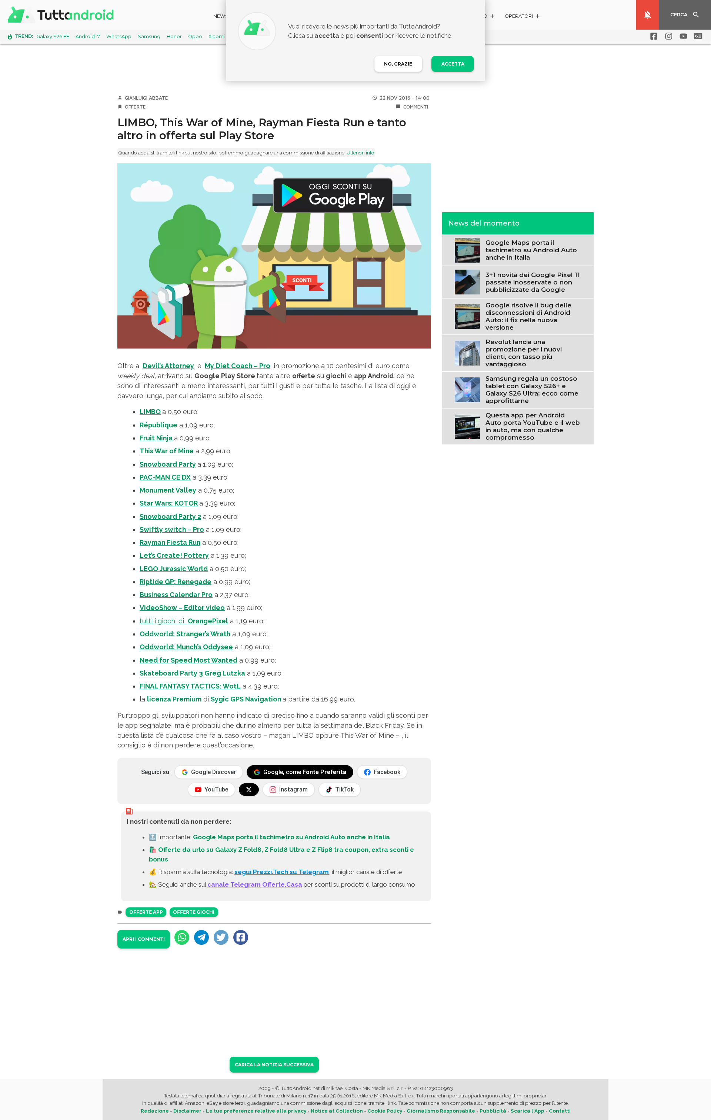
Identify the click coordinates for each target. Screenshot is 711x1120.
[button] (523, 17)
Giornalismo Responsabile (441, 1111)
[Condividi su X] (221, 937)
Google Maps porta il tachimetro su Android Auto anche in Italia (291, 837)
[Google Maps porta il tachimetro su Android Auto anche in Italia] (467, 249)
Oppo (195, 36)
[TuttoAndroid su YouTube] (682, 36)
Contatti (560, 1111)
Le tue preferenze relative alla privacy (256, 1111)
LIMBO (150, 412)
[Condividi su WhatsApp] (181, 937)
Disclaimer (187, 1111)
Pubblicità (493, 1111)
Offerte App (146, 912)
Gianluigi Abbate (146, 98)
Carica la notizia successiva (274, 1064)
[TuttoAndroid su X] (249, 789)
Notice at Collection (337, 1111)
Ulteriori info (360, 153)
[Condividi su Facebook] (240, 937)
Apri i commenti (144, 939)
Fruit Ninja (156, 438)
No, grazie (398, 64)
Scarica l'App (527, 1111)
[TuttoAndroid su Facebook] (652, 36)
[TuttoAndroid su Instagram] (667, 36)
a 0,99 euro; (175, 438)
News (220, 16)
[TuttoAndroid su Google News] (697, 36)
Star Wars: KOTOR (169, 503)
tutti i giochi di (184, 621)
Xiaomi (216, 36)
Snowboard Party (168, 464)
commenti (415, 107)
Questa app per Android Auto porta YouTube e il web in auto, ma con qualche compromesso (532, 426)
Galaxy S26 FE (52, 36)
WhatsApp (118, 36)
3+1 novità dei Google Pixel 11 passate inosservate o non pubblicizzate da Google (532, 282)
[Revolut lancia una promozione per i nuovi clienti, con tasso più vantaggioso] (467, 352)
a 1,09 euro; (177, 425)
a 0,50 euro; (189, 542)
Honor (174, 36)
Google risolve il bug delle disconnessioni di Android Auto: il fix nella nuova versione (528, 316)
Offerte (135, 107)
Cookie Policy (384, 1111)
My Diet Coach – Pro (237, 366)
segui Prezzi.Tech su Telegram (281, 872)
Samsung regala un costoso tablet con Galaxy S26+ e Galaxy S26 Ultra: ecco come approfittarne (531, 389)
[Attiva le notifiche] (647, 15)
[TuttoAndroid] (62, 15)
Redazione (155, 1111)
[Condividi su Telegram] (201, 937)
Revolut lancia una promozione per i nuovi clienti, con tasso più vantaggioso (523, 353)
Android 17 (88, 36)
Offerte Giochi (193, 912)
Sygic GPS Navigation (246, 699)
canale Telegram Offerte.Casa (254, 884)
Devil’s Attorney (168, 366)
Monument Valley (168, 490)
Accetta (452, 64)
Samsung (149, 36)
